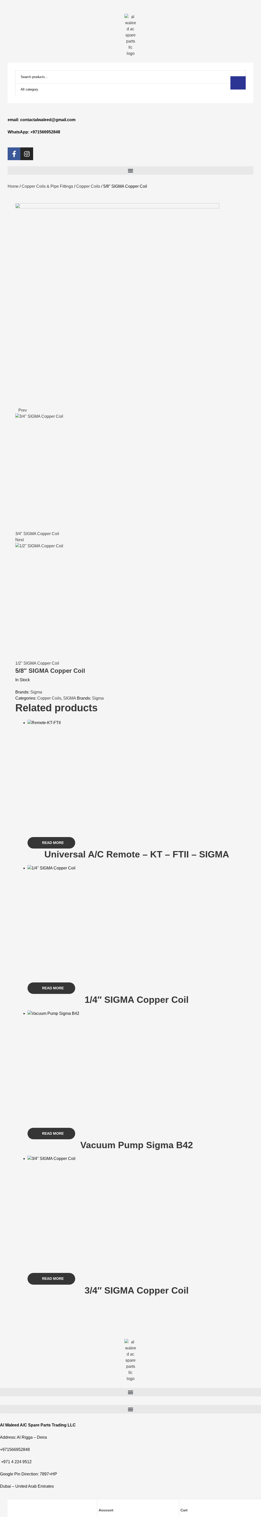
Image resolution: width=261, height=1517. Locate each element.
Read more (53, 843)
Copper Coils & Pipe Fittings (47, 186)
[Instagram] (26, 153)
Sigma (36, 692)
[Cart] (182, 1504)
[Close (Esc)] (244, 13)
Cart (184, 1510)
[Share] (233, 13)
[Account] (101, 1504)
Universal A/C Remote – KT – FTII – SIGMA (136, 854)
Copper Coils (88, 186)
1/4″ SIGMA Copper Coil (137, 999)
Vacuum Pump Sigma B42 (136, 1145)
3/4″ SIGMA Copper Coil (137, 1290)
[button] (130, 170)
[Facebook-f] (14, 153)
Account (106, 1510)
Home (13, 186)
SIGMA (69, 698)
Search (238, 82)
